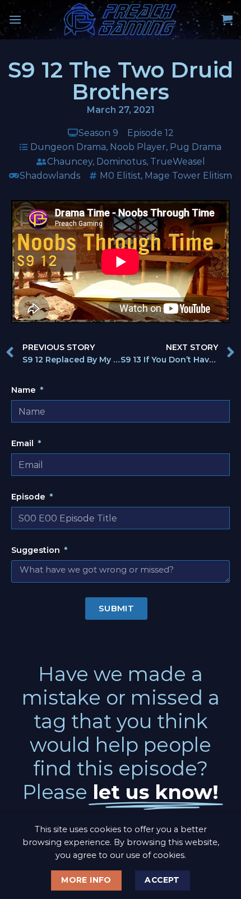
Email (23, 443)
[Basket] (227, 19)
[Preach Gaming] (120, 19)
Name (24, 390)
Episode (29, 497)
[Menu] (15, 19)
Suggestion (36, 550)
